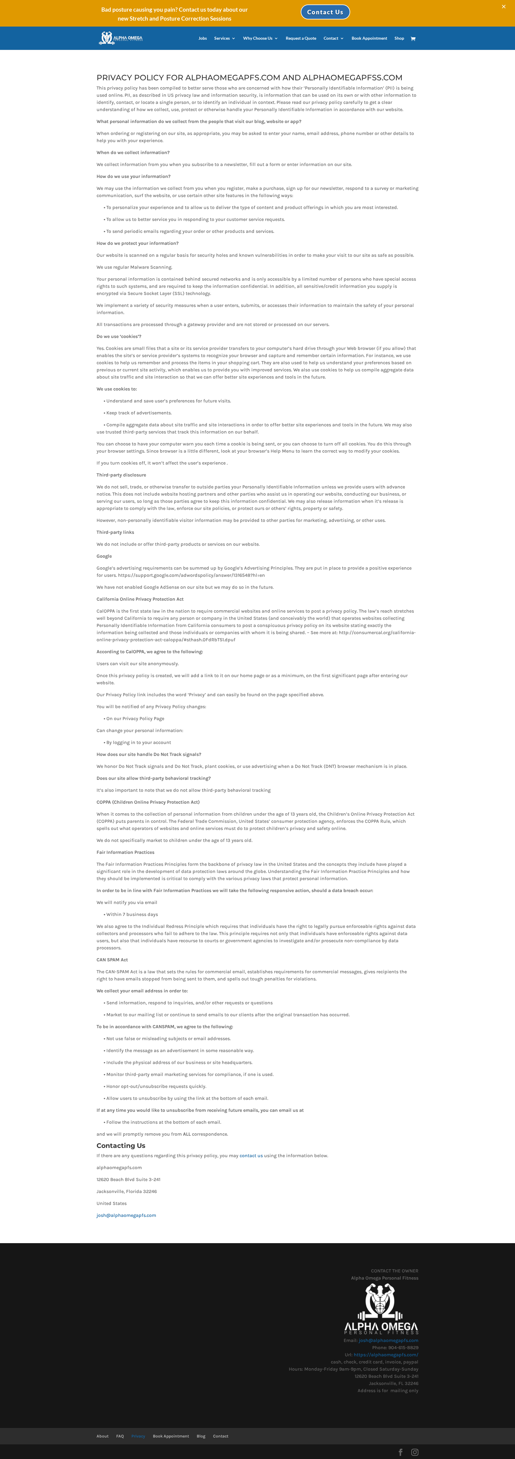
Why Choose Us (257, 38)
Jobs (202, 38)
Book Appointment (369, 38)
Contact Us (325, 12)
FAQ (120, 1436)
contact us (251, 1155)
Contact (331, 38)
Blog (201, 1436)
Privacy (138, 1436)
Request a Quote (301, 38)
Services (222, 38)
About (102, 1436)
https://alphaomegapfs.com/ (386, 1354)
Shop (399, 38)
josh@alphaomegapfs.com (126, 1215)
